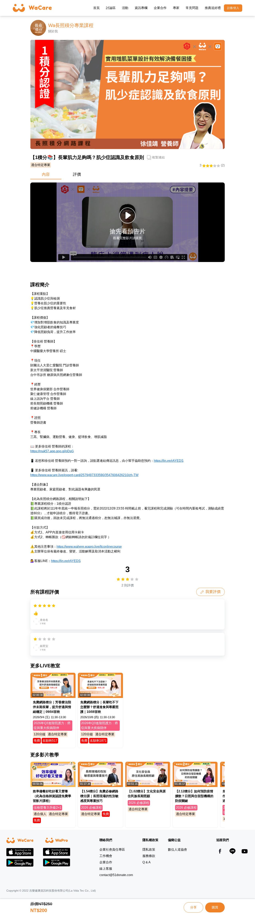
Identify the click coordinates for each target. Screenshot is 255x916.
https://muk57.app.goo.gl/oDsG (52, 451)
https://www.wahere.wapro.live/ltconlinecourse (89, 546)
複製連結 (158, 157)
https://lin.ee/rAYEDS (168, 460)
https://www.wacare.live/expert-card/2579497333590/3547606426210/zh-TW (84, 475)
